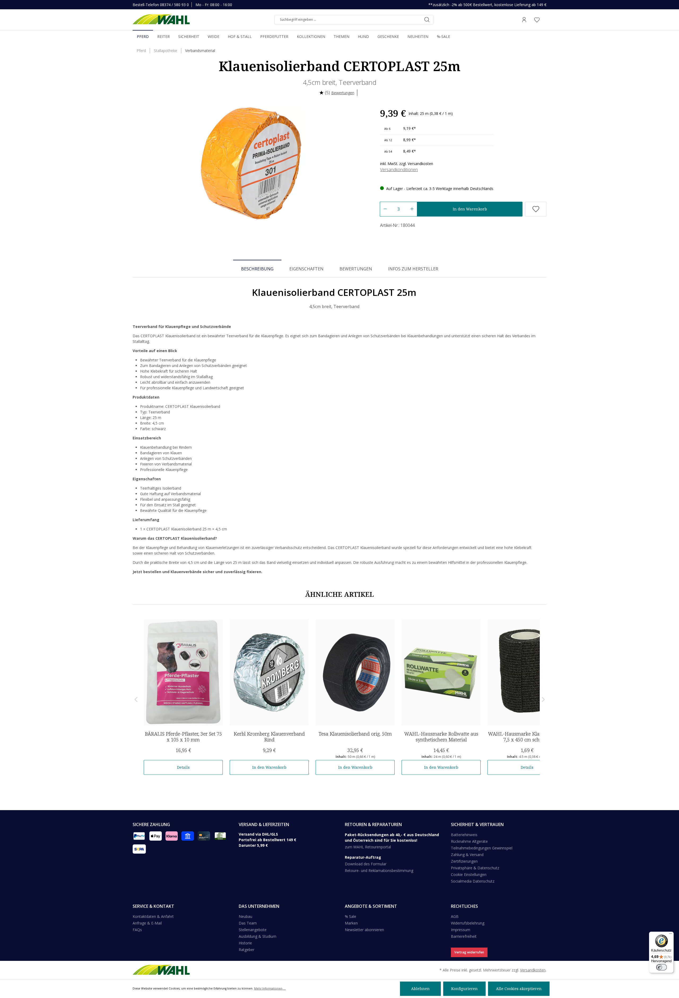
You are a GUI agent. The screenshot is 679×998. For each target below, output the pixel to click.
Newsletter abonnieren (364, 929)
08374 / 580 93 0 (174, 4)
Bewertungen (342, 92)
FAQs (137, 929)
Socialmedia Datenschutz (472, 881)
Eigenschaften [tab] (306, 269)
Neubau (245, 916)
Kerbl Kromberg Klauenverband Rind (269, 737)
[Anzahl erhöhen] (412, 209)
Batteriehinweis (464, 834)
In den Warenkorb (470, 208)
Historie (245, 942)
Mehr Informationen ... (270, 988)
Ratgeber (246, 949)
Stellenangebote (253, 929)
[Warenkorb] (544, 19)
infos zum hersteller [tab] (413, 269)
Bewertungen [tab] (356, 269)
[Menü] (670, 935)
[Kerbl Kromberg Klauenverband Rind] (269, 672)
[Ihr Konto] (524, 19)
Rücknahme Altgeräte (469, 841)
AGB (455, 916)
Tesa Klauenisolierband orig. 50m (355, 734)
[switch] (661, 967)
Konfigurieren (464, 988)
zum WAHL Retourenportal (368, 846)
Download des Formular (365, 863)
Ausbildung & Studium (257, 936)
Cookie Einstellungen (468, 874)
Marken (351, 923)
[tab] (257, 268)
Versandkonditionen (399, 169)
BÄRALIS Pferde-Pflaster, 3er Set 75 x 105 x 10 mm (183, 737)
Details (183, 767)
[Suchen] (426, 19)
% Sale (350, 916)
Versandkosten (533, 970)
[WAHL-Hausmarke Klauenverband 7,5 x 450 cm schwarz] (527, 672)
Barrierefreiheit (464, 936)
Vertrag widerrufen (469, 952)
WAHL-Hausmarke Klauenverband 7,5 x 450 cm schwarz (527, 737)
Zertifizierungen (464, 861)
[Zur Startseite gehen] (161, 19)
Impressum (460, 929)
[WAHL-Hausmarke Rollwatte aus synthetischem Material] (441, 672)
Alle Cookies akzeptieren (519, 988)
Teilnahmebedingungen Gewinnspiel (481, 847)
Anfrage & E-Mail (147, 923)
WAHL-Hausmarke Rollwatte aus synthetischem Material (441, 737)
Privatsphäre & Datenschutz (475, 867)
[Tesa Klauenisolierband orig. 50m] (355, 672)
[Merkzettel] (536, 19)
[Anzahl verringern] (385, 209)
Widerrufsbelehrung (467, 923)
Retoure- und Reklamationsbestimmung (379, 870)
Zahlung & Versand (467, 854)
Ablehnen (420, 988)
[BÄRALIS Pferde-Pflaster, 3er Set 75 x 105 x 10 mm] (183, 672)
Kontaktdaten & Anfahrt (153, 916)
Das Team (248, 923)
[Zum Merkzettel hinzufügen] (535, 209)
